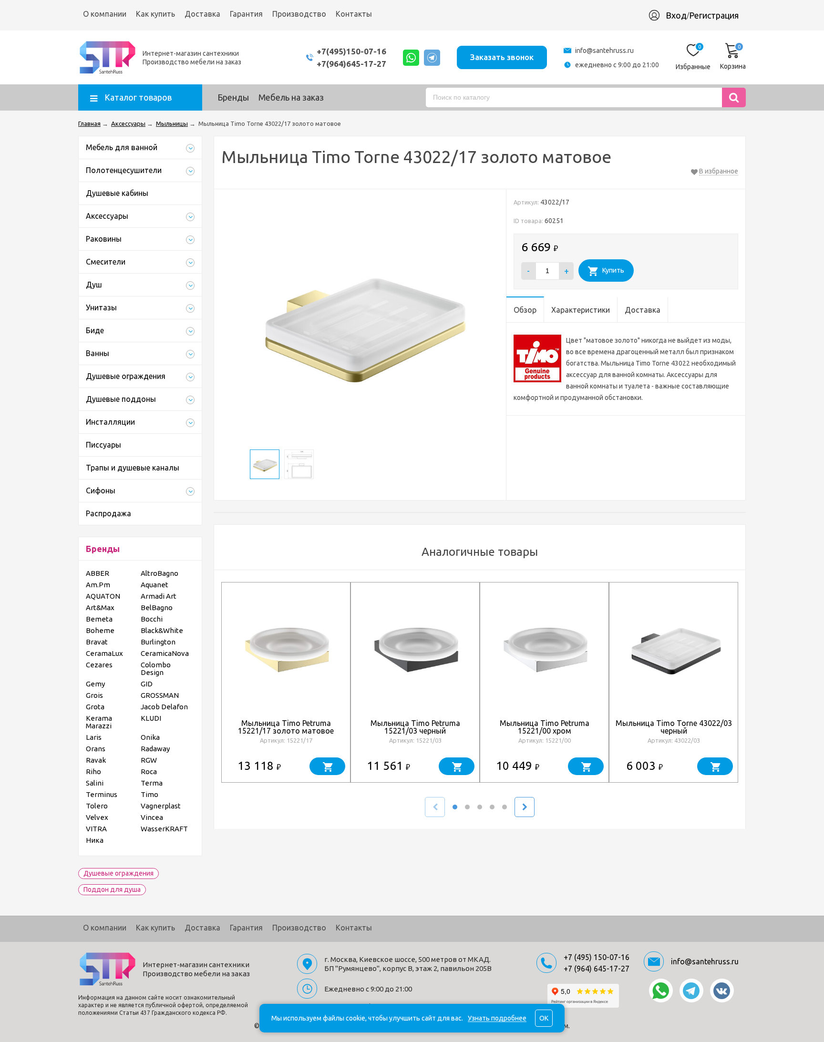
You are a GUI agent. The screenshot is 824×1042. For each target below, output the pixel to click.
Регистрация (714, 15)
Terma (152, 783)
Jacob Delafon (164, 707)
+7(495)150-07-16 (351, 51)
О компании (104, 14)
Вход (676, 15)
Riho (93, 771)
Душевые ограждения (118, 873)
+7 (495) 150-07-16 (596, 957)
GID (147, 684)
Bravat (97, 642)
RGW (149, 760)
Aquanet (154, 585)
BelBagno (157, 607)
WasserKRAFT (164, 829)
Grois (94, 695)
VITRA (96, 829)
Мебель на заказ (291, 97)
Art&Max (100, 607)
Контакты (354, 14)
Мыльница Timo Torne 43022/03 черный (674, 727)
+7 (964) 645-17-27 (596, 968)
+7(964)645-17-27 (351, 63)
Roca (149, 771)
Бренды (233, 97)
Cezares (99, 665)
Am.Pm (98, 585)
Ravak (96, 760)
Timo (149, 794)
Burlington (158, 642)
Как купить (155, 14)
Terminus (101, 794)
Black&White (162, 630)
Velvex (97, 817)
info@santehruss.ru (604, 50)
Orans (95, 749)
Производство (299, 14)
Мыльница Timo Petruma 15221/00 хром (544, 727)
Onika (150, 737)
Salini (94, 783)
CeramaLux (104, 653)
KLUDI (151, 718)
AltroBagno (159, 573)
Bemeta (99, 619)
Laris (94, 737)
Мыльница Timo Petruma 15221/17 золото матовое (286, 727)
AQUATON (103, 596)
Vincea (152, 817)
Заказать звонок (502, 56)
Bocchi (152, 619)
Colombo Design (156, 668)
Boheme (100, 630)
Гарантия (246, 14)
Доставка (202, 14)
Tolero (97, 806)
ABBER (97, 573)
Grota (95, 707)
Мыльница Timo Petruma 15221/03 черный (415, 727)
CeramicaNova (165, 653)
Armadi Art (158, 596)
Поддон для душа (112, 889)
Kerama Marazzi (99, 722)
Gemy (95, 684)
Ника (94, 840)
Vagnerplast (161, 806)
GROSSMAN (160, 695)
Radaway (155, 749)
